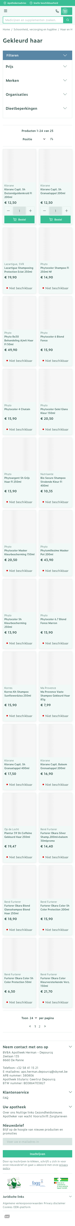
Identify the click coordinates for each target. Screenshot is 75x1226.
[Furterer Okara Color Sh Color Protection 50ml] (19, 954)
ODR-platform (22, 1207)
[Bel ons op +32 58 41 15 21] (57, 11)
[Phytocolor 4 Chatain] (19, 385)
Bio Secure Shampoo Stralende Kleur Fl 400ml (53, 481)
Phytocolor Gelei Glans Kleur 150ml (54, 411)
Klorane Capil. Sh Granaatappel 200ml (52, 191)
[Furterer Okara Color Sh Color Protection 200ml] (55, 882)
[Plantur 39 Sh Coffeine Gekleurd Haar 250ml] (19, 809)
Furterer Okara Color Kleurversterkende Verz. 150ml (55, 982)
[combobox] (33, 19)
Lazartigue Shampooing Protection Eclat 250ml (18, 269)
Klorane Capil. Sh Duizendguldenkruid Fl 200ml (18, 193)
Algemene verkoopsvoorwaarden (23, 1203)
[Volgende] (44, 1026)
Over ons (9, 1112)
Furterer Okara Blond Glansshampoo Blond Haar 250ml (17, 909)
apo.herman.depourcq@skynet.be (44, 1071)
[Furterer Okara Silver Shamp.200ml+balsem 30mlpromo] (55, 809)
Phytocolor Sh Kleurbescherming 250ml (15, 623)
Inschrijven (37, 1154)
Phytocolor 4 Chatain (17, 409)
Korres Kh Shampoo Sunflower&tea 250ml (17, 693)
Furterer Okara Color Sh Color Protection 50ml (18, 980)
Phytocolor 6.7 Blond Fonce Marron (53, 621)
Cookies (7, 1207)
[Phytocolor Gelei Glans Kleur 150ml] (55, 385)
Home (6, 29)
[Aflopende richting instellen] (52, 139)
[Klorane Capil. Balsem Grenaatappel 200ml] (55, 740)
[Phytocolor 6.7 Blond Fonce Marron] (55, 595)
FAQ (5, 1098)
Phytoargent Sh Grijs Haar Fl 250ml (17, 479)
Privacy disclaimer (54, 1203)
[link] (30, 1026)
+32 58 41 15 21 (27, 1068)
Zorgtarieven (58, 1116)
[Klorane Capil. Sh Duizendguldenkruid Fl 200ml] (19, 165)
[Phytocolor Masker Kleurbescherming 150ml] (19, 526)
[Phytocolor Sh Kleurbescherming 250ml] (19, 595)
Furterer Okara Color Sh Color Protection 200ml (54, 907)
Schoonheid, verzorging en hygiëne (35, 29)
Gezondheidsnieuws (48, 1112)
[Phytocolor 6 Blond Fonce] (55, 313)
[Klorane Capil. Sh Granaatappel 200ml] (55, 165)
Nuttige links (25, 1112)
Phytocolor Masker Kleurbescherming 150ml (19, 552)
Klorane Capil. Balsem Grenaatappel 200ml (53, 766)
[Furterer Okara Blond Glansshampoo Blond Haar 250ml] (19, 882)
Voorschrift (40, 1116)
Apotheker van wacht (17, 1116)
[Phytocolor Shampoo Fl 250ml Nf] (55, 244)
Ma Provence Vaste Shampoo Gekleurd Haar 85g (55, 695)
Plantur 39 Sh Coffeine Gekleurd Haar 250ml (18, 835)
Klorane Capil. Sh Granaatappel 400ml (16, 766)
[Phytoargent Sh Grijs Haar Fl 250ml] (19, 454)
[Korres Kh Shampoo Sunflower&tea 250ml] (19, 668)
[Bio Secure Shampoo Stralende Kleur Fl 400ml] (55, 454)
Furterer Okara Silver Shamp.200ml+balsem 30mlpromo (54, 836)
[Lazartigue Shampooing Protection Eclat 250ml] (19, 244)
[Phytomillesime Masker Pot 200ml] (55, 526)
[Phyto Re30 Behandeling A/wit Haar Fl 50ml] (19, 313)
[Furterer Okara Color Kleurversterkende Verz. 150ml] (55, 954)
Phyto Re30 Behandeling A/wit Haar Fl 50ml (18, 340)
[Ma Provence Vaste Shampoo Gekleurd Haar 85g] (55, 668)
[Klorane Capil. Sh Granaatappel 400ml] (19, 740)
